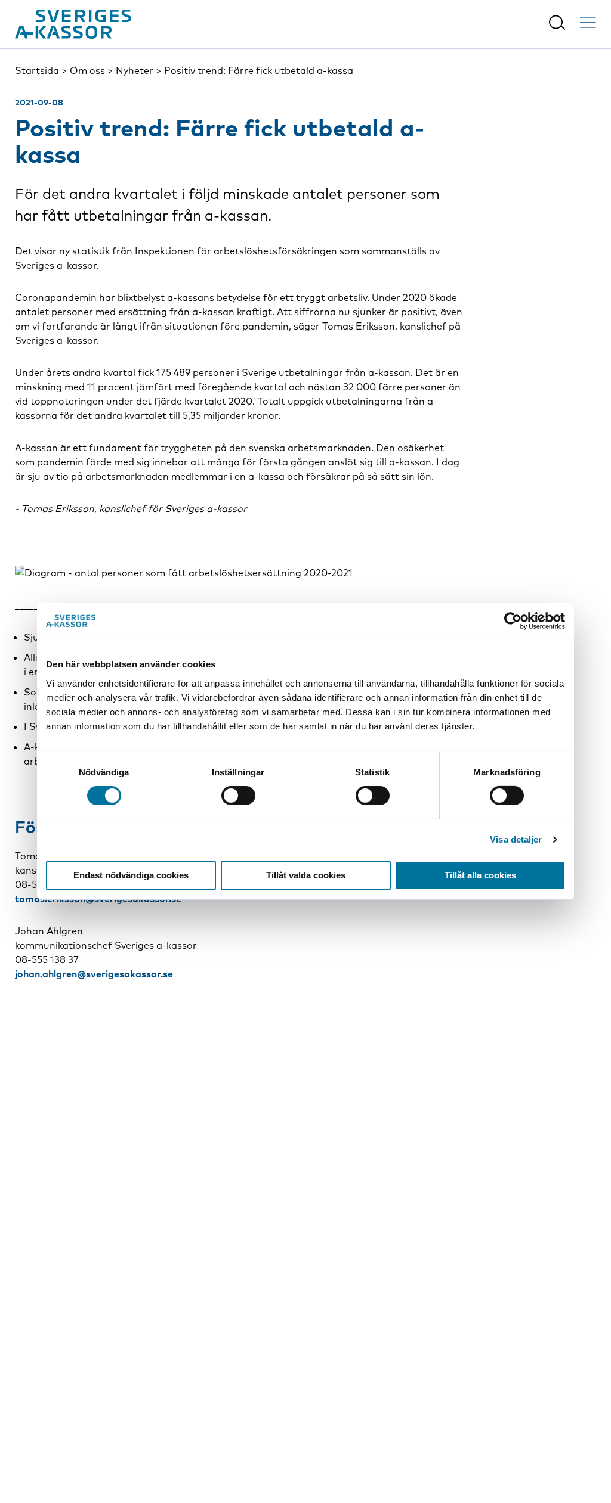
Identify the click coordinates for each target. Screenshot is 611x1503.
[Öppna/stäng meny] (588, 22)
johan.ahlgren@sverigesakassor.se (94, 974)
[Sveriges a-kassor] (73, 24)
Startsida (37, 70)
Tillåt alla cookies (480, 875)
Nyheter (134, 70)
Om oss (87, 70)
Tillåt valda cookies (305, 875)
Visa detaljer (516, 839)
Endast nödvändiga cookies (131, 875)
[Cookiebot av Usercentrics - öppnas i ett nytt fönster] (513, 621)
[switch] (238, 795)
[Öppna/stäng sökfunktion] (557, 22)
